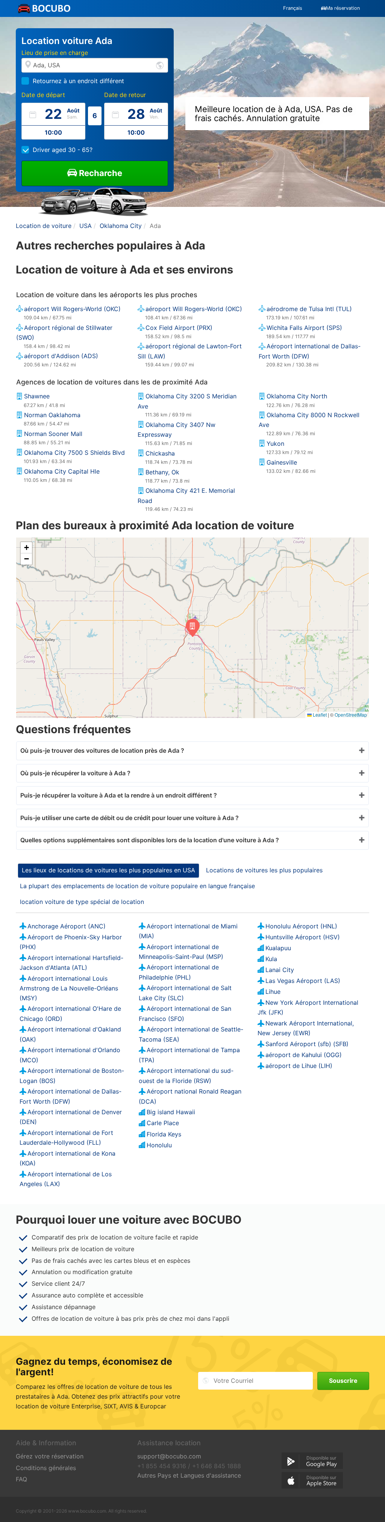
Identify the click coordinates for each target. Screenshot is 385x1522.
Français (292, 8)
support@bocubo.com (169, 1456)
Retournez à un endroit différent (78, 81)
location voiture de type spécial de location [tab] (82, 901)
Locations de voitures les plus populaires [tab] (264, 870)
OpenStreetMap (351, 714)
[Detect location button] (160, 65)
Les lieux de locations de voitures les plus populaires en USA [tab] (108, 870)
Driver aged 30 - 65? (62, 149)
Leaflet (319, 714)
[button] (193, 628)
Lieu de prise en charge (54, 53)
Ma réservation (343, 8)
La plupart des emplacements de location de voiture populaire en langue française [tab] (137, 886)
